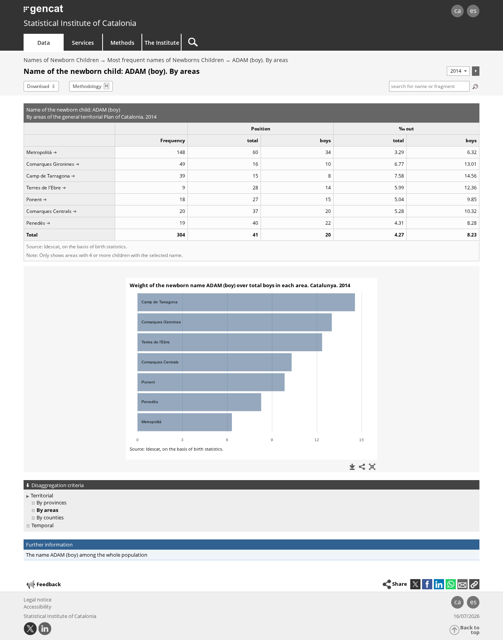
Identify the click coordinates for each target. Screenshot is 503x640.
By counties (50, 517)
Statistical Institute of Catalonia (80, 23)
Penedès (35, 223)
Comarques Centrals (49, 211)
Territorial (42, 495)
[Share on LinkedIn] (439, 584)
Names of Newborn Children (61, 60)
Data (43, 42)
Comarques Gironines (50, 164)
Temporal (42, 525)
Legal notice (37, 599)
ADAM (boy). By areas (260, 60)
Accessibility (37, 606)
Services (83, 42)
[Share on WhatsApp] (451, 584)
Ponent (34, 199)
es (473, 10)
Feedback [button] (49, 584)
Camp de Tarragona (48, 175)
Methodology (87, 86)
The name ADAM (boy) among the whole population (86, 554)
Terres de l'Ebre (43, 187)
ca (457, 10)
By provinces (51, 502)
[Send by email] (462, 584)
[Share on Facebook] (427, 584)
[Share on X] (415, 584)
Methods (122, 42)
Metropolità (39, 152)
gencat (115, 11)
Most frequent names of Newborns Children (165, 60)
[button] (474, 584)
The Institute (162, 42)
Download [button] (38, 86)
